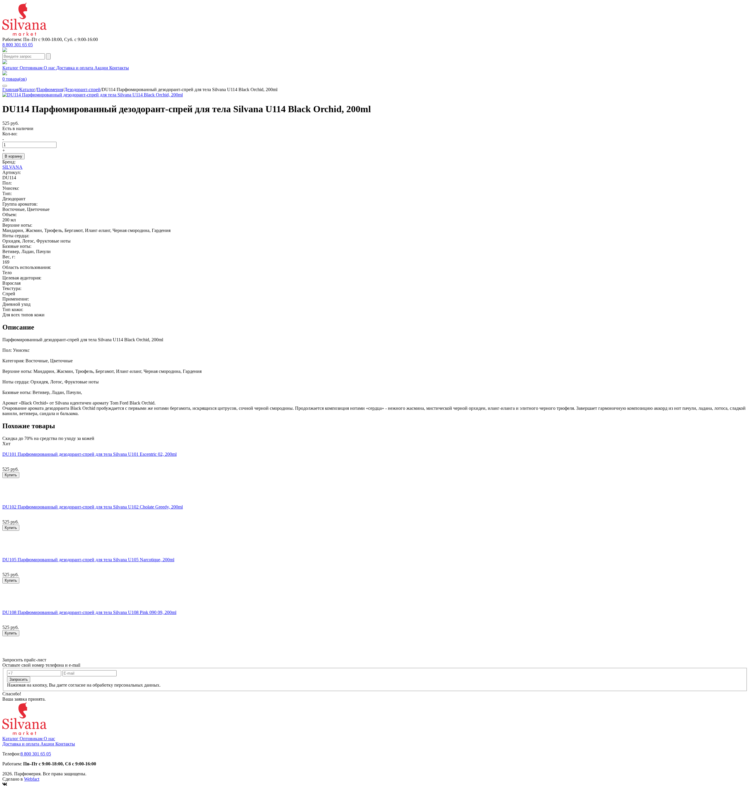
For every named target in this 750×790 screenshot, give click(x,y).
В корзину (13, 156)
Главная (10, 89)
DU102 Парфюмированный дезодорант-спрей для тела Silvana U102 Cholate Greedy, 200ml (92, 506)
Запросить (18, 679)
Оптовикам (32, 67)
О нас (50, 67)
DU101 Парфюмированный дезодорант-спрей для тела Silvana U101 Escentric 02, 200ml (89, 454)
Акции (101, 67)
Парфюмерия (50, 89)
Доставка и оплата (75, 67)
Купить (11, 475)
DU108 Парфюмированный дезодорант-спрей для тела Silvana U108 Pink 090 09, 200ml (89, 612)
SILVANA (12, 167)
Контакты (119, 67)
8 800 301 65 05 (17, 44)
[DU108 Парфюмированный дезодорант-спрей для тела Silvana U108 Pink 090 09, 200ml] (91, 607)
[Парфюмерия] (24, 34)
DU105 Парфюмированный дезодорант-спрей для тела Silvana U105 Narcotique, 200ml (88, 559)
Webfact (31, 779)
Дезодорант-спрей (82, 89)
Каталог (11, 67)
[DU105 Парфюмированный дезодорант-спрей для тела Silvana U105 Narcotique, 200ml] (90, 554)
